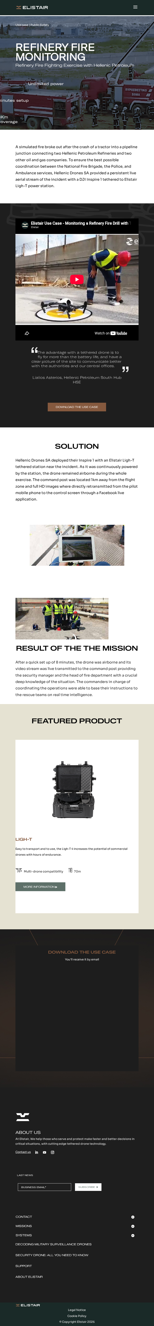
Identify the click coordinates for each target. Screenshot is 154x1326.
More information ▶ (40, 886)
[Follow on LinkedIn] (36, 1152)
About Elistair (29, 1277)
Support (23, 1266)
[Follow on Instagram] (52, 1152)
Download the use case (77, 407)
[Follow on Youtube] (44, 1152)
